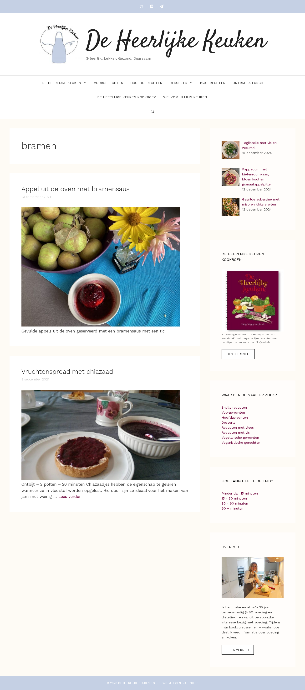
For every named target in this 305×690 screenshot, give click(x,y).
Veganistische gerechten (241, 442)
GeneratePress (186, 683)
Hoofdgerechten (146, 83)
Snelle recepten (234, 407)
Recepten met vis (236, 432)
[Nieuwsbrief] (162, 6)
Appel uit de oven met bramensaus (75, 189)
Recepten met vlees (238, 427)
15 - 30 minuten (234, 498)
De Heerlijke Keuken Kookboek (126, 97)
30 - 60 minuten (235, 503)
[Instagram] (141, 6)
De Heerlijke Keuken (176, 41)
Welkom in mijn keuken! (185, 97)
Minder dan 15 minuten (240, 493)
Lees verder (69, 496)
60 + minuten (232, 508)
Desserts (178, 83)
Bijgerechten (212, 83)
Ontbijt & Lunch (248, 83)
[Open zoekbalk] (152, 111)
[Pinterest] (151, 6)
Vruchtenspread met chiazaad (67, 371)
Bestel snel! (238, 354)
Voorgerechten (108, 83)
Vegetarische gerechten (240, 437)
